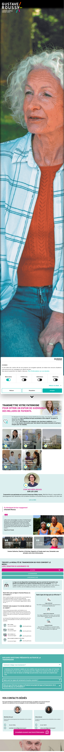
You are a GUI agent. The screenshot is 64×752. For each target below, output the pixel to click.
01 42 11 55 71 (43, 725)
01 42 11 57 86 (12, 725)
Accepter (52, 390)
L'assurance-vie (32, 577)
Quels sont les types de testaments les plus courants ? (20, 680)
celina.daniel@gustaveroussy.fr (48, 728)
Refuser (12, 390)
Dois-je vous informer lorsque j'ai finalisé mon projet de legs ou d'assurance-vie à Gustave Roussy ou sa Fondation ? (29, 686)
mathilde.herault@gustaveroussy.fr (18, 728)
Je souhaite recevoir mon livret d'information (29, 732)
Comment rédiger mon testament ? (14, 665)
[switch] (24, 380)
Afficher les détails (54, 385)
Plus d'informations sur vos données (38, 371)
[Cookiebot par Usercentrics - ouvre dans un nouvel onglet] (55, 359)
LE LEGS (32, 570)
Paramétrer (32, 390)
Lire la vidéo (32, 500)
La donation (32, 574)
